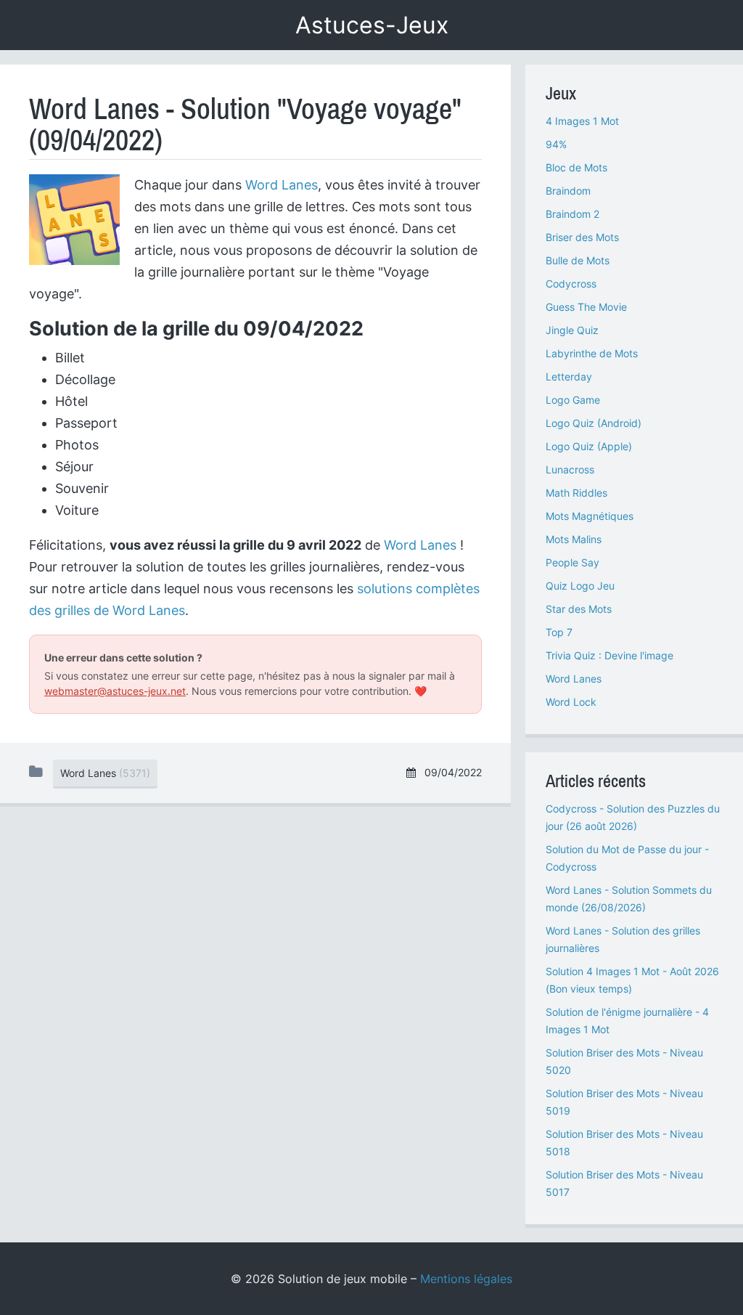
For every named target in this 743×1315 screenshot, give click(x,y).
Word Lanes (281, 184)
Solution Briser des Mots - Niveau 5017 (624, 1183)
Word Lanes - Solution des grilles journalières (623, 939)
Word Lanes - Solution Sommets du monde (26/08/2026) (629, 898)
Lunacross (570, 469)
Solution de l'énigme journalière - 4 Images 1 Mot (627, 1020)
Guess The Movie (586, 307)
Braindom (568, 190)
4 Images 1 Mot (582, 121)
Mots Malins (574, 539)
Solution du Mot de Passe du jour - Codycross (627, 858)
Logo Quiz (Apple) (589, 446)
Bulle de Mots (577, 260)
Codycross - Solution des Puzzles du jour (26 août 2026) (633, 817)
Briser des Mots (582, 237)
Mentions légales (466, 1278)
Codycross (571, 283)
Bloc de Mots (576, 167)
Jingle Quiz (572, 330)
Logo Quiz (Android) (593, 423)
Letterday (569, 376)
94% (556, 144)
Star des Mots (579, 609)
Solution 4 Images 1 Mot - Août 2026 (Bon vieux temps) (632, 980)
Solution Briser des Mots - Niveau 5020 (624, 1061)
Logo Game (573, 400)
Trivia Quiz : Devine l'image (609, 655)
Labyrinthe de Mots (592, 353)
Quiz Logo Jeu (580, 585)
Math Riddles (576, 492)
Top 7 (559, 632)
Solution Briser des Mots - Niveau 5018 (624, 1142)
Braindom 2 (572, 214)
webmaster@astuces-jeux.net (115, 691)
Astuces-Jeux (371, 25)
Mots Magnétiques (589, 516)
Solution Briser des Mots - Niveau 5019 (624, 1102)
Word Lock (571, 702)
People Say (572, 562)
